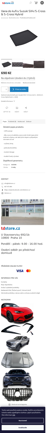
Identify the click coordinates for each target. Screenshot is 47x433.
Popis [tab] (5, 121)
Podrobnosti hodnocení (27, 18)
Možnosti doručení (29, 83)
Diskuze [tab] (28, 121)
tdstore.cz (7, 193)
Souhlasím (22, 427)
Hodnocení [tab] (21, 121)
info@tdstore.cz (9, 183)
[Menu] (42, 3)
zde (13, 415)
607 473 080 (8, 187)
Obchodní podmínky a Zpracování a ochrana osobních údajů (20, 293)
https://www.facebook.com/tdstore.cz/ (17, 190)
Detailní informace (7, 101)
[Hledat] (30, 3)
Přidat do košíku (20, 89)
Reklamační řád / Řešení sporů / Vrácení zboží (16, 290)
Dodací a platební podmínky (10, 288)
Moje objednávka (6, 285)
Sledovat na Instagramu (19, 404)
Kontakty (4, 282)
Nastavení (23, 420)
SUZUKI (13, 165)
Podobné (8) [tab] (12, 121)
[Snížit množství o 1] (9, 90)
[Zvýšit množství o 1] (9, 88)
